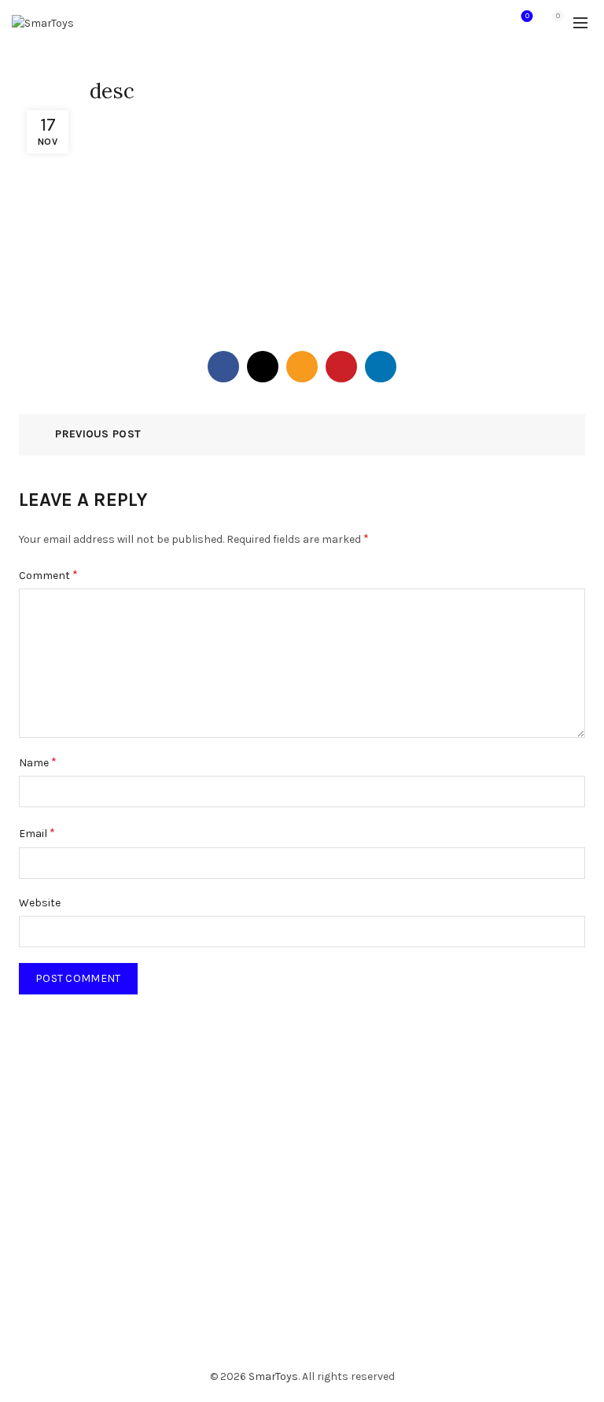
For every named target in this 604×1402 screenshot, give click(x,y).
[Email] (302, 366)
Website (40, 902)
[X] (262, 366)
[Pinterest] (341, 366)
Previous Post (98, 434)
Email (37, 832)
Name (38, 761)
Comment (48, 574)
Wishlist (527, 16)
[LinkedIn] (380, 366)
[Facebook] (223, 366)
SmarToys (273, 1376)
